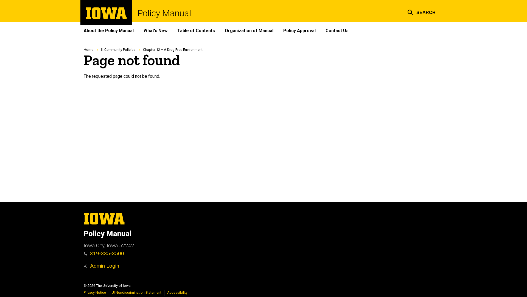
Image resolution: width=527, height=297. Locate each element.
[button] (421, 11)
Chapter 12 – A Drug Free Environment (173, 50)
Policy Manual (164, 13)
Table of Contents (196, 30)
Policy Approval (299, 30)
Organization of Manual (249, 30)
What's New (155, 30)
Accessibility (177, 292)
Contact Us (337, 30)
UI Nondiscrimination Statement (136, 292)
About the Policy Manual (109, 30)
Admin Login (104, 266)
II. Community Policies (118, 50)
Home (88, 50)
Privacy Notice (95, 292)
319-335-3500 (107, 253)
